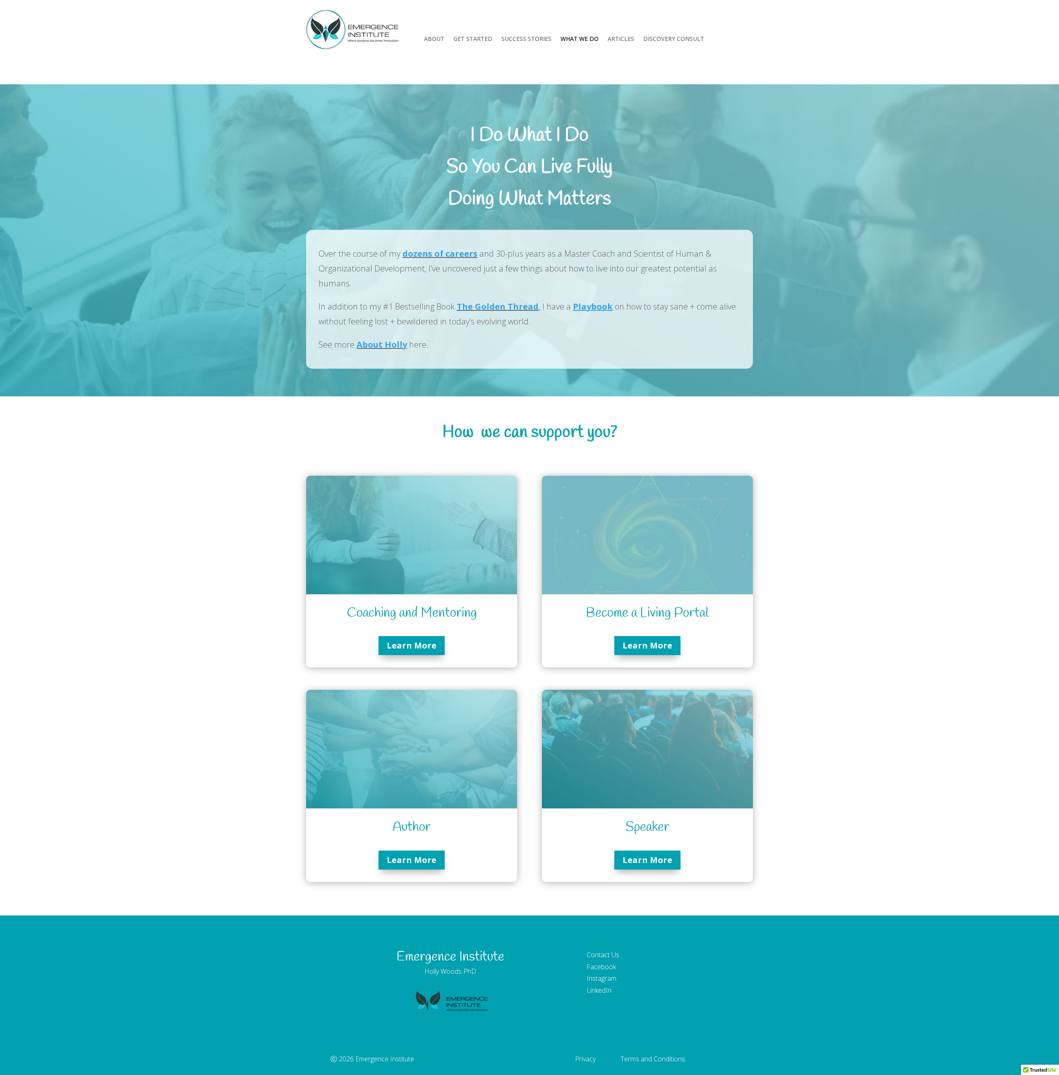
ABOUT (434, 39)
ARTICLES (621, 39)
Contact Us (603, 954)
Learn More (411, 645)
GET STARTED (472, 39)
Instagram (601, 978)
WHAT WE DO (580, 39)
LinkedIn (599, 990)
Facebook (601, 966)
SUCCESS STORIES (526, 39)
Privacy (585, 1058)
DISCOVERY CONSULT (673, 39)
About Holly (382, 344)
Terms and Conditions (653, 1058)
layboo (592, 306)
